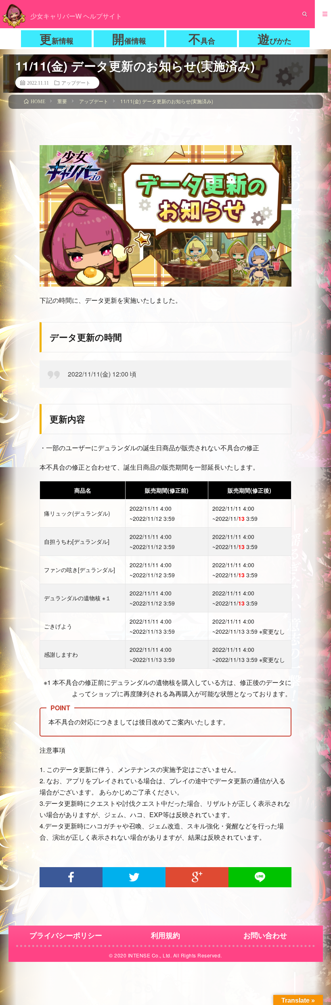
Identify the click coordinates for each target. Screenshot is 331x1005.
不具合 (202, 38)
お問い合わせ (265, 935)
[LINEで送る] (259, 877)
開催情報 (129, 38)
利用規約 (165, 935)
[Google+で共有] (197, 877)
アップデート (75, 82)
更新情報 (56, 38)
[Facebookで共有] (71, 877)
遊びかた (274, 38)
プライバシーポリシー (65, 935)
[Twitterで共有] (134, 877)
